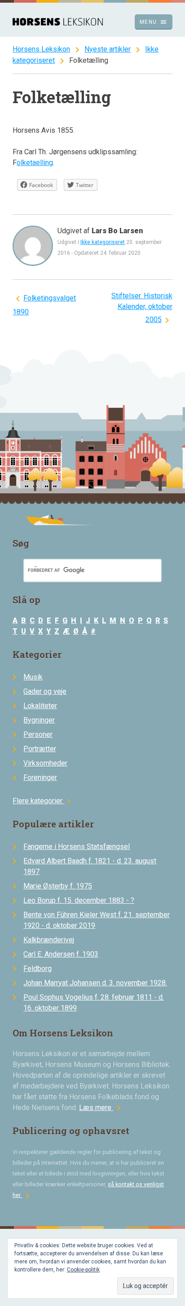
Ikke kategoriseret (102, 242)
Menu (153, 22)
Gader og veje (44, 691)
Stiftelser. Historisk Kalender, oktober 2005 (141, 308)
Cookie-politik (83, 1270)
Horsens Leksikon (41, 49)
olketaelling (35, 162)
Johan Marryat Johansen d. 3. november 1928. (95, 983)
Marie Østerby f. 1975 (57, 886)
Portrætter (39, 748)
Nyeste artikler (107, 49)
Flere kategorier (43, 801)
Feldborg (37, 968)
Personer (38, 734)
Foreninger (40, 777)
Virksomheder (45, 763)
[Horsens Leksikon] (58, 23)
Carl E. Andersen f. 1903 (60, 954)
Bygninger (39, 720)
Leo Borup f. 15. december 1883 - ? (78, 900)
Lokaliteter (40, 705)
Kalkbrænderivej (48, 940)
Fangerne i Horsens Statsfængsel (76, 846)
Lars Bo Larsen (117, 230)
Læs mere (101, 1107)
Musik (33, 677)
